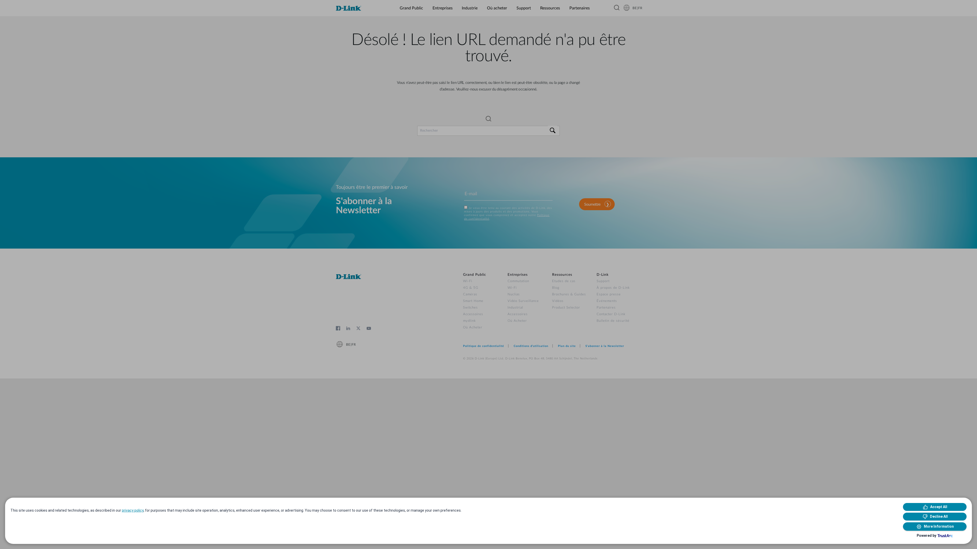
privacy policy (132, 510)
